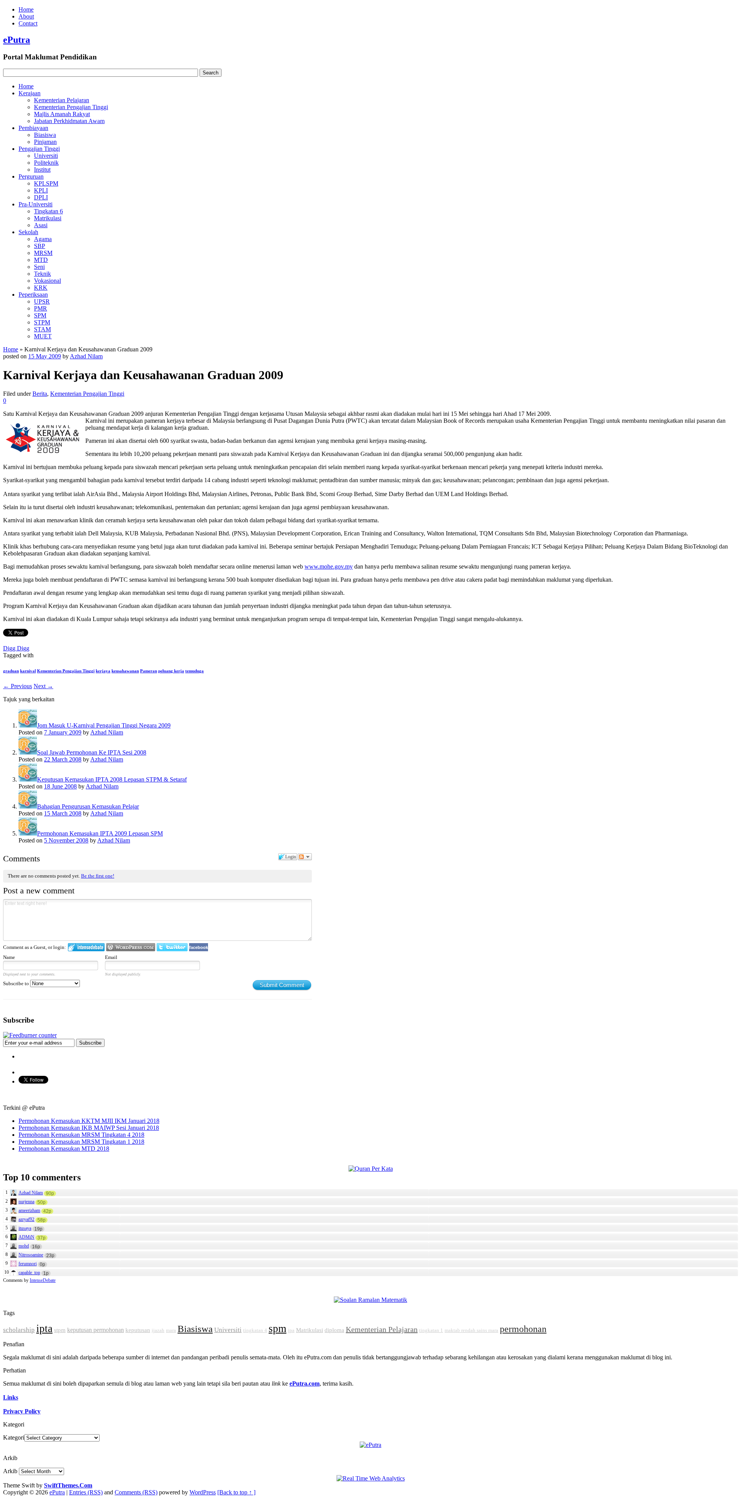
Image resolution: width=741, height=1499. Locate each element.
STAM (42, 329)
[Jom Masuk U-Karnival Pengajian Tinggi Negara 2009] (28, 725)
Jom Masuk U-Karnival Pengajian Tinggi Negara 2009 (104, 725)
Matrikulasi (47, 218)
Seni (39, 266)
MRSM (43, 253)
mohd (24, 1246)
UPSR (42, 301)
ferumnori (28, 1263)
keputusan (137, 1330)
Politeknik (46, 162)
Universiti (46, 155)
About (26, 16)
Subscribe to (16, 983)
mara (171, 1330)
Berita (39, 393)
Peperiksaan (33, 294)
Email (111, 957)
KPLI (41, 190)
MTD (41, 260)
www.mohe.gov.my (329, 566)
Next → (43, 686)
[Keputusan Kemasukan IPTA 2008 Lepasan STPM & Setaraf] (28, 779)
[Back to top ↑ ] (236, 1492)
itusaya (25, 1228)
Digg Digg (16, 648)
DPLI (41, 197)
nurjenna (26, 1201)
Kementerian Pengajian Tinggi (71, 107)
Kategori (13, 1437)
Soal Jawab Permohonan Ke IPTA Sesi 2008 (91, 752)
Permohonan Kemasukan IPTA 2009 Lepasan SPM (100, 833)
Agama (43, 239)
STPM (42, 322)
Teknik (42, 273)
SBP (39, 246)
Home (26, 9)
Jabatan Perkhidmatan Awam (69, 121)
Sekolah (28, 232)
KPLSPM (46, 183)
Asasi (40, 225)
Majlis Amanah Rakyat (62, 114)
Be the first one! (97, 876)
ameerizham (29, 1210)
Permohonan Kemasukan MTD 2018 (64, 1148)
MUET (43, 336)
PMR (40, 308)
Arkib (10, 1471)
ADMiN (26, 1237)
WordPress (202, 1492)
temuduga (194, 670)
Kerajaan (30, 93)
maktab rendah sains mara (471, 1330)
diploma (334, 1330)
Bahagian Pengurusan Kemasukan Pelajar (88, 806)
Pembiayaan (33, 128)
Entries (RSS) (86, 1492)
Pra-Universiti (35, 204)
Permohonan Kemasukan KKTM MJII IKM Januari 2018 (89, 1120)
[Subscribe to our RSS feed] (30, 1035)
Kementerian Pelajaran (61, 100)
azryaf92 (26, 1219)
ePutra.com (304, 1383)
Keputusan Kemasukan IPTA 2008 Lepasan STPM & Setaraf (112, 779)
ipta (44, 1328)
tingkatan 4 (255, 1330)
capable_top (29, 1272)
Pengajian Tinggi (39, 148)
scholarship (19, 1330)
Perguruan (31, 176)
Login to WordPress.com (130, 947)
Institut (42, 169)
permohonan (523, 1329)
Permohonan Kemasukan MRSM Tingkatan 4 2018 (81, 1134)
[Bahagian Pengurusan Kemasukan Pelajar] (28, 806)
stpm (60, 1330)
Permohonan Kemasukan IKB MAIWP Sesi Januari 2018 (89, 1127)
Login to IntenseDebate (86, 947)
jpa (291, 1330)
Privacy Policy (22, 1411)
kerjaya (103, 670)
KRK (40, 287)
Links (10, 1397)
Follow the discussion (305, 856)
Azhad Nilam (86, 356)
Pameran (148, 670)
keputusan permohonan (95, 1330)
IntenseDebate (43, 1280)
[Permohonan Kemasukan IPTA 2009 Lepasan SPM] (28, 833)
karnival (28, 670)
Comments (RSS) (136, 1492)
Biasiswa (45, 135)
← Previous (17, 686)
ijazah (158, 1330)
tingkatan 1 (431, 1330)
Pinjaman (45, 141)
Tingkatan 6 (48, 211)
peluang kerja (171, 670)
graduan (11, 670)
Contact (28, 23)
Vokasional (47, 280)
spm (277, 1328)
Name (9, 957)
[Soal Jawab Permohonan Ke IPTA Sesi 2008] (28, 752)
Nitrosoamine (31, 1255)
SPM (40, 315)
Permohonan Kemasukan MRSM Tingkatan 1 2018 (81, 1141)
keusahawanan (125, 670)
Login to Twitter (172, 947)
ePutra (16, 40)
